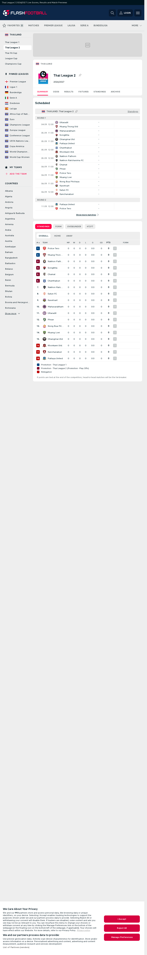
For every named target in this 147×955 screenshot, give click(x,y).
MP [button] (68, 242)
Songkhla (52, 267)
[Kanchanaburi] (44, 352)
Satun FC (52, 293)
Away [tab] (69, 236)
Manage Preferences (122, 937)
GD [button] (101, 242)
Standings (100, 91)
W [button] (74, 242)
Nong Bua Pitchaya (56, 326)
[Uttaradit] (44, 313)
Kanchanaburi (55, 352)
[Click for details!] (87, 124)
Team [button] (45, 242)
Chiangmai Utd (55, 339)
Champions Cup (13, 63)
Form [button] (125, 242)
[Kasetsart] (44, 300)
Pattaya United (55, 358)
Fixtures (83, 91)
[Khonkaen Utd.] (44, 345)
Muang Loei (54, 332)
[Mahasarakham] (44, 306)
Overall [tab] (43, 236)
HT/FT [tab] (90, 226)
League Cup (11, 58)
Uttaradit (52, 313)
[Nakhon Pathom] (44, 261)
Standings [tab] (43, 226)
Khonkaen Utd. (55, 345)
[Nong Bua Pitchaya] (44, 326)
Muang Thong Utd (56, 254)
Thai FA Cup (11, 53)
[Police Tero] (44, 248)
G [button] (92, 242)
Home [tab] (57, 236)
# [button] (37, 242)
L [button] (85, 242)
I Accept (122, 919)
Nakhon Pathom (56, 261)
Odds (56, 91)
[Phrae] (44, 319)
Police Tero (53, 248)
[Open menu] (137, 13)
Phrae (51, 319)
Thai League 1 (12, 42)
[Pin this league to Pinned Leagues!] (80, 75)
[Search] (112, 13)
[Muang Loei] (44, 332)
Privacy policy (83, 930)
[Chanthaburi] (44, 281)
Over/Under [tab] (74, 226)
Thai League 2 (12, 47)
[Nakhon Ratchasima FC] (44, 287)
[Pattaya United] (44, 358)
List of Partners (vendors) (16, 947)
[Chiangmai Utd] (44, 339)
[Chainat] (44, 274)
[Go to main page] (27, 13)
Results (68, 91)
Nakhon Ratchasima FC (56, 287)
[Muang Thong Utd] (44, 255)
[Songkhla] (44, 268)
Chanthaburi (54, 280)
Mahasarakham (55, 306)
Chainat (51, 274)
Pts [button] (108, 242)
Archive (115, 91)
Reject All (122, 928)
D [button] (79, 242)
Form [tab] (58, 226)
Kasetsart (53, 300)
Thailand (46, 64)
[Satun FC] (44, 294)
